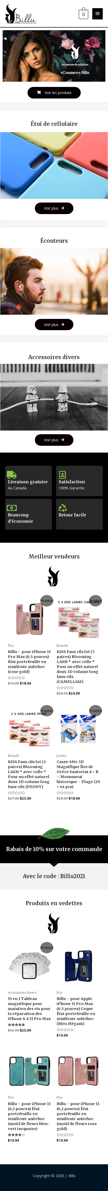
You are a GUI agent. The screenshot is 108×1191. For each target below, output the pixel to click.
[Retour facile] (63, 508)
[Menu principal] (97, 13)
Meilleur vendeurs (54, 556)
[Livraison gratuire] (12, 475)
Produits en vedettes (54, 903)
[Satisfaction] (63, 475)
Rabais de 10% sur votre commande (54, 849)
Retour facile (72, 514)
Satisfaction (72, 481)
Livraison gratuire (28, 481)
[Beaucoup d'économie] (12, 508)
